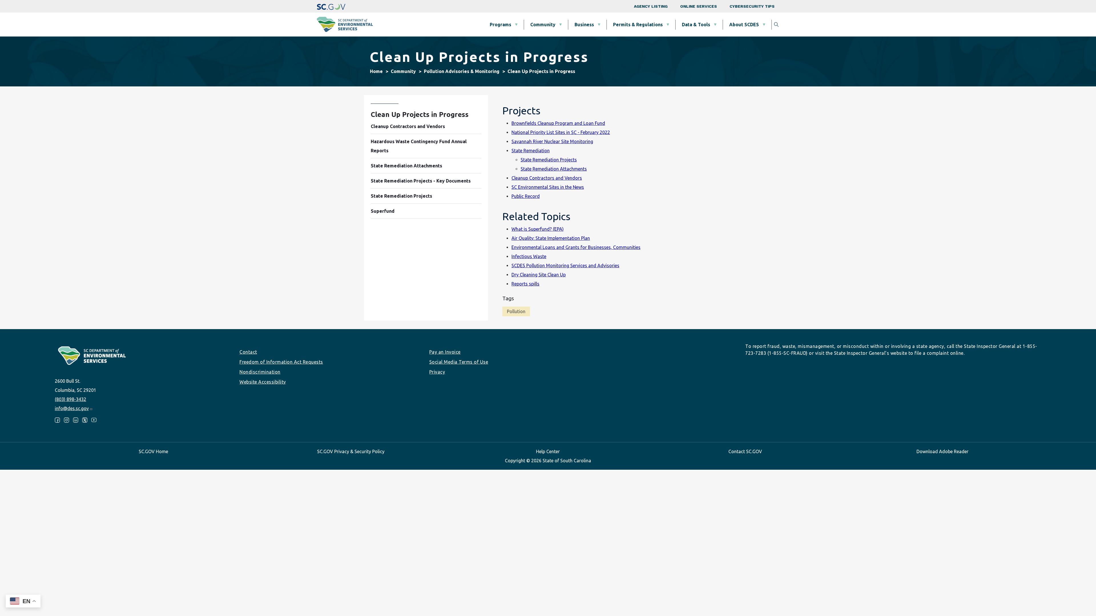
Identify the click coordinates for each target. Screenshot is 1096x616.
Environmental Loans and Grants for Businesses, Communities (575, 247)
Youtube (93, 420)
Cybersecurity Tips (752, 6)
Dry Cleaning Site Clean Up (538, 274)
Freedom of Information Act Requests (281, 361)
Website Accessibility (262, 381)
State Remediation (530, 150)
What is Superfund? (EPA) (537, 229)
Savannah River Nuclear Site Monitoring (552, 141)
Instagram (66, 420)
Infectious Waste (528, 256)
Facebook (57, 420)
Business (584, 24)
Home (376, 71)
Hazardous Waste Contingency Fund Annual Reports (419, 146)
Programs (500, 24)
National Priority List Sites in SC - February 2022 (560, 132)
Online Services (698, 6)
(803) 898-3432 (70, 399)
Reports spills (525, 283)
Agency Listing (651, 6)
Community (542, 24)
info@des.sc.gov (72, 408)
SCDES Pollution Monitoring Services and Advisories (565, 265)
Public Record (525, 196)
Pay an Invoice (445, 351)
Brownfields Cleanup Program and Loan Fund (558, 123)
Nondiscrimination (260, 371)
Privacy (437, 371)
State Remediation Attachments (554, 168)
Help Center (548, 451)
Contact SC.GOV (745, 451)
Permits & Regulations (638, 24)
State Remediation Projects (549, 159)
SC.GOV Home (153, 451)
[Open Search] (776, 24)
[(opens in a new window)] (331, 6)
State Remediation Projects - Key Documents (421, 180)
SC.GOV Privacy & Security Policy (350, 451)
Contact (248, 351)
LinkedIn (75, 420)
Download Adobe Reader (942, 451)
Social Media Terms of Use (458, 361)
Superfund (382, 211)
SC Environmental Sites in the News (547, 187)
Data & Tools (696, 24)
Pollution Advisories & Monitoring (461, 71)
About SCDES (744, 24)
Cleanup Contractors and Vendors (546, 178)
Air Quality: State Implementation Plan (550, 238)
